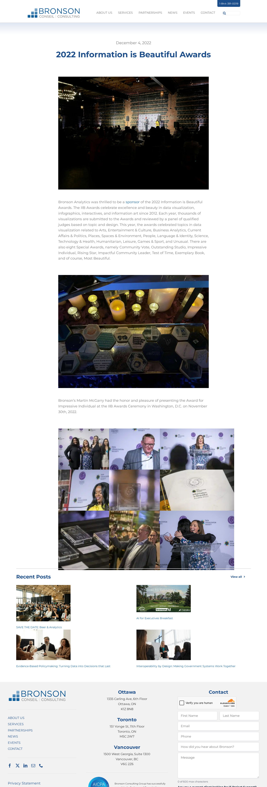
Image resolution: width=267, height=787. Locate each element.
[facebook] (10, 766)
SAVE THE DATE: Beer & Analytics (39, 627)
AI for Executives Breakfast (154, 618)
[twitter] (18, 766)
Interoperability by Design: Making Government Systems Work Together (186, 666)
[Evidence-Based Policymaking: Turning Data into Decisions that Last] (43, 645)
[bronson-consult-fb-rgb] (54, 9)
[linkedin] (25, 766)
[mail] (33, 766)
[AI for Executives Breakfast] (163, 598)
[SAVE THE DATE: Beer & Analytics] (43, 603)
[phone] (41, 766)
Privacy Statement (24, 783)
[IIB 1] (37, 691)
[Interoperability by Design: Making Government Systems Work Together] (163, 645)
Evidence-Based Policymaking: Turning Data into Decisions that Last (63, 666)
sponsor (133, 202)
